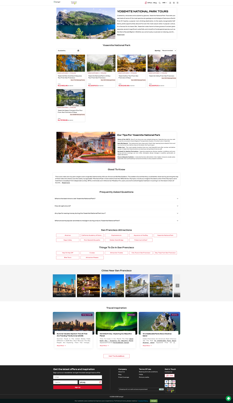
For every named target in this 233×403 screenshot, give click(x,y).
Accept (153, 401)
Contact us (168, 372)
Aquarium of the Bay (141, 235)
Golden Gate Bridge (116, 240)
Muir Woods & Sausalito (92, 240)
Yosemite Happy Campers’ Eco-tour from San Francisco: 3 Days (70, 111)
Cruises (92, 253)
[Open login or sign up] (170, 2)
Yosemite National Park (116, 45)
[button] (177, 285)
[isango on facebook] (166, 381)
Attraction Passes (92, 257)
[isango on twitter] (170, 381)
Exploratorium (116, 235)
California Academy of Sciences (93, 235)
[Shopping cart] (173, 2)
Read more (121, 34)
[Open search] (159, 3)
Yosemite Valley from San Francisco (161, 76)
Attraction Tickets (116, 253)
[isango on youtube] (170, 385)
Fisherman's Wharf (140, 240)
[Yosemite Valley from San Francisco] (162, 63)
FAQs (141, 374)
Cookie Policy (143, 401)
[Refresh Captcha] (100, 382)
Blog (155, 3)
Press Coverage (123, 377)
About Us (121, 372)
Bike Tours (67, 257)
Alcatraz (68, 235)
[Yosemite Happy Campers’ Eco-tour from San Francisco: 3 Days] (70, 97)
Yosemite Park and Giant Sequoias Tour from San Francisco (70, 77)
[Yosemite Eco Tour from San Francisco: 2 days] (131, 63)
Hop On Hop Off (67, 253)
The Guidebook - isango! (121, 342)
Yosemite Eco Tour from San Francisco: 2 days (128, 77)
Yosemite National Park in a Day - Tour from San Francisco (99, 77)
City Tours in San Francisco (141, 253)
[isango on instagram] (173, 381)
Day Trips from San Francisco (165, 253)
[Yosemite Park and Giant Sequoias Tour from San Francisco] (70, 63)
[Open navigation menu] (177, 2)
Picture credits (144, 377)
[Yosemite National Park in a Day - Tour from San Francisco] (101, 63)
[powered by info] (171, 391)
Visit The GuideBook (116, 356)
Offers (149, 3)
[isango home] (60, 2)
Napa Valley (68, 240)
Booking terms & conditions (148, 372)
